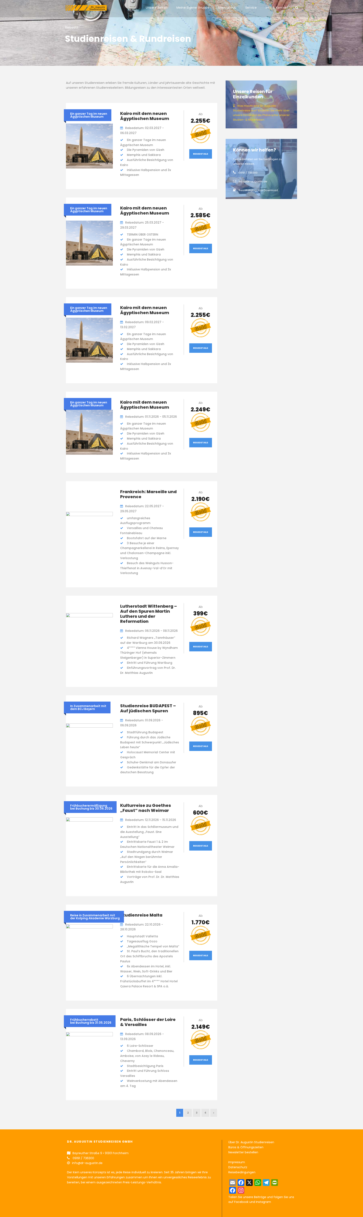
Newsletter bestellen (243, 1152)
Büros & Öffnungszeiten (245, 1147)
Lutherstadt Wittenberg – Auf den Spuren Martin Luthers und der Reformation (148, 613)
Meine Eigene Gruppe (193, 7)
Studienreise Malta (141, 915)
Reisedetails (200, 153)
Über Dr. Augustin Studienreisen (251, 1142)
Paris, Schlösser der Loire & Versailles (148, 1022)
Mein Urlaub (227, 7)
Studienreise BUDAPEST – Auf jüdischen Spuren (148, 708)
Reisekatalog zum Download (258, 190)
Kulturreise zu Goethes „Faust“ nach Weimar (145, 807)
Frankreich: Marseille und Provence (148, 494)
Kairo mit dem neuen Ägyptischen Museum (144, 116)
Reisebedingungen (241, 1172)
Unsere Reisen (157, 7)
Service (251, 7)
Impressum (236, 1162)
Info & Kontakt (277, 7)
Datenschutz (237, 1167)
